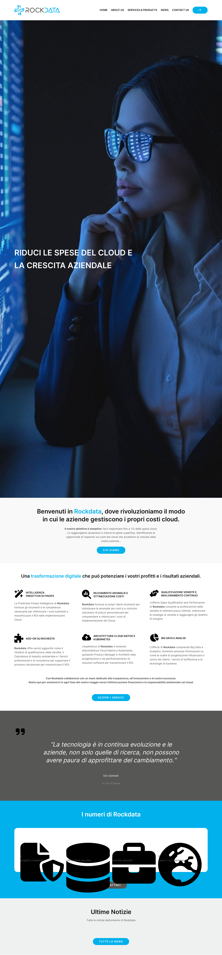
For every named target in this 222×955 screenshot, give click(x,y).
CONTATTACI (111, 885)
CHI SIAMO (111, 550)
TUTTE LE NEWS (111, 941)
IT (200, 10)
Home (103, 9)
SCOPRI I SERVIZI (111, 697)
